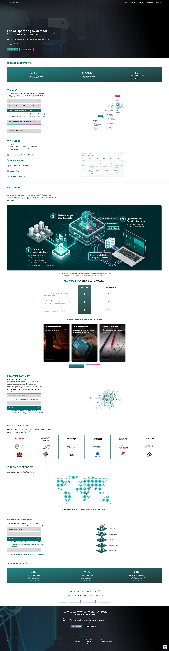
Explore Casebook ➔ (104, 599)
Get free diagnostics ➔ (26, 49)
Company (149, 2)
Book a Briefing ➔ (12, 49)
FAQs (87, 641)
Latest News (89, 640)
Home (126, 2)
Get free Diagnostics (106, 640)
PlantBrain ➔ (63, 599)
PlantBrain (76, 636)
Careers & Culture (90, 638)
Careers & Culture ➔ (89, 599)
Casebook (141, 2)
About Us (88, 636)
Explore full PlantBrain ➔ (76, 366)
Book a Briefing (105, 638)
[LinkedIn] (7, 639)
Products (132, 2)
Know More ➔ (49, 358)
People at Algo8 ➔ (75, 599)
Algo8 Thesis (159, 2)
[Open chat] (165, 647)
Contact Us (104, 636)
